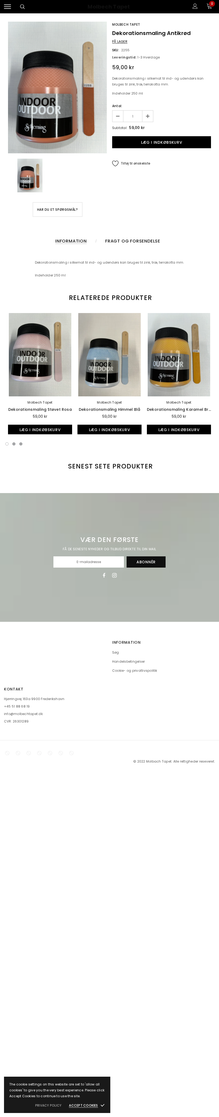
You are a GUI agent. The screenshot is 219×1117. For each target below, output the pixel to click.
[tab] (109, 298)
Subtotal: (119, 128)
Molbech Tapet (109, 6)
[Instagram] (114, 575)
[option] (57, 87)
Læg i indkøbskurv (40, 429)
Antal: (117, 106)
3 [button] (20, 444)
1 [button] (7, 444)
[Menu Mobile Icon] (7, 7)
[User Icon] (195, 7)
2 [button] (13, 444)
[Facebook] (104, 575)
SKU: (115, 50)
